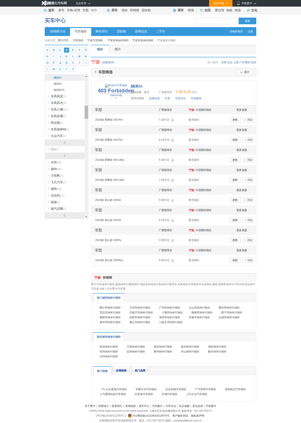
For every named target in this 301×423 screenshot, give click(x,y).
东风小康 (59, 109)
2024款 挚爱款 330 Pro (109, 119)
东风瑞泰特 (60, 129)
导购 (70, 10)
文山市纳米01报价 (199, 307)
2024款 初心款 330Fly (108, 240)
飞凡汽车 (58, 182)
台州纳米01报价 (109, 356)
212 (54, 149)
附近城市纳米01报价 (109, 336)
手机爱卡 (211, 406)
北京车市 (81, 3)
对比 (250, 119)
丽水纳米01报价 (217, 351)
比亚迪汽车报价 (144, 394)
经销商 (134, 10)
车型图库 (196, 98)
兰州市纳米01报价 (139, 307)
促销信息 (141, 31)
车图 (85, 10)
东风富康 (58, 116)
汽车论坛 (170, 406)
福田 (56, 189)
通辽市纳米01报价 (139, 322)
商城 (191, 10)
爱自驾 (219, 10)
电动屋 (57, 122)
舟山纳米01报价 (190, 351)
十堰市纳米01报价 (172, 312)
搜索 (247, 20)
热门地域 (102, 370)
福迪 (55, 202)
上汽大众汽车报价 (196, 394)
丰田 (56, 162)
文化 (254, 10)
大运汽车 (58, 136)
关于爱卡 (90, 406)
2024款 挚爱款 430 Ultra (109, 159)
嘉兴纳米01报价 (190, 346)
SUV (94, 10)
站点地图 (184, 406)
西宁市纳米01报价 (231, 312)
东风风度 (58, 96)
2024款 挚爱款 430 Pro (109, 139)
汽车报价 (80, 31)
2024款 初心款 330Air (108, 220)
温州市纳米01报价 (169, 317)
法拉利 (57, 195)
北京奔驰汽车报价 (175, 389)
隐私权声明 (197, 415)
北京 (229, 62)
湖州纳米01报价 (217, 346)
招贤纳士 (103, 406)
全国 (224, 62)
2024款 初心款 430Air (108, 200)
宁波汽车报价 (95, 40)
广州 (241, 62)
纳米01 (58, 77)
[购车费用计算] (172, 120)
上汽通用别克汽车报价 (113, 394)
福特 (56, 169)
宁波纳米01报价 (136, 346)
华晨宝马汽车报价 (146, 389)
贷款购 (146, 10)
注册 (250, 31)
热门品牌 (140, 370)
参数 (235, 119)
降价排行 (102, 31)
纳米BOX (59, 90)
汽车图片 (157, 406)
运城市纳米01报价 (229, 317)
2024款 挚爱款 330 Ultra (109, 180)
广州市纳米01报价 (169, 307)
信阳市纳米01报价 (139, 317)
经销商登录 (236, 31)
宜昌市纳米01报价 (110, 312)
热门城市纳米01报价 (109, 297)
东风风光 (58, 103)
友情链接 (121, 370)
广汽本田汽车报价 (205, 389)
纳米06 (58, 83)
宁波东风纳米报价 (118, 40)
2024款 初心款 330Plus (109, 260)
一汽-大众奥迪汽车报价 (113, 389)
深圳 (253, 62)
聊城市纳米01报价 (202, 312)
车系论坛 (180, 98)
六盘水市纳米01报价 (171, 322)
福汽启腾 (58, 208)
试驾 (77, 10)
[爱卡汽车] (54, 3)
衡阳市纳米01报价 (110, 317)
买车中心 (55, 20)
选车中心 (144, 406)
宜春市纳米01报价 (199, 317)
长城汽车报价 (170, 394)
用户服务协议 (180, 415)
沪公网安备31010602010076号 (151, 415)
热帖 (229, 10)
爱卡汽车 (63, 40)
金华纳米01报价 (136, 351)
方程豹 (57, 175)
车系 (167, 98)
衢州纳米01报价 (163, 351)
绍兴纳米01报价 (109, 351)
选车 (51, 10)
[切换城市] (108, 62)
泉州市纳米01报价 (110, 322)
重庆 (247, 62)
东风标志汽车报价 (235, 389)
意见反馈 (197, 406)
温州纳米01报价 (163, 346)
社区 (208, 10)
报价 (125, 10)
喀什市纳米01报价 (110, 307)
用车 (181, 10)
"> (116, 94)
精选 (238, 10)
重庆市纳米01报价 (229, 307)
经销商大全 (58, 31)
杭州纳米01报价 (109, 346)
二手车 (160, 31)
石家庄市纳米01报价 (141, 312)
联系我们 (117, 406)
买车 (114, 10)
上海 (235, 62)
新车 (61, 10)
